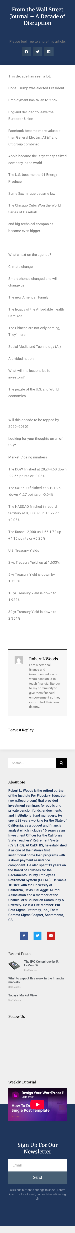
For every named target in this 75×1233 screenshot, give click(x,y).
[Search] (61, 763)
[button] (26, 51)
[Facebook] (24, 935)
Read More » (30, 970)
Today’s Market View (22, 995)
